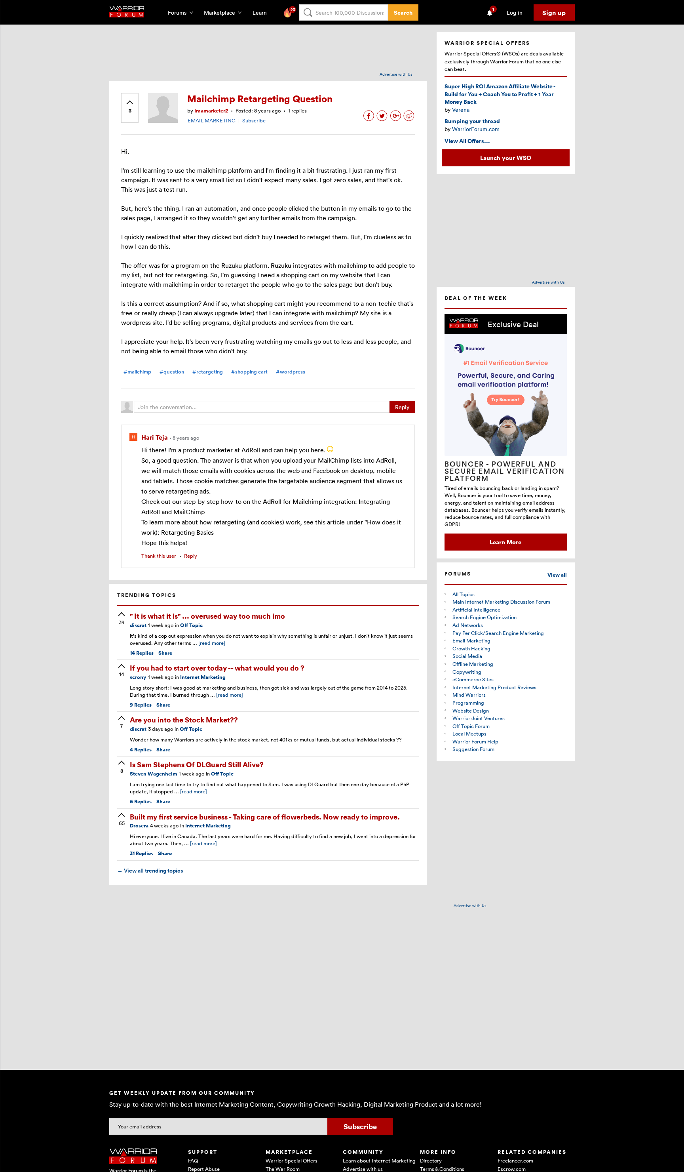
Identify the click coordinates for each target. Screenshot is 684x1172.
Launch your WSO (505, 157)
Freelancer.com (515, 1160)
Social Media (467, 655)
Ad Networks (467, 625)
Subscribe (254, 120)
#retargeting (207, 372)
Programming (468, 702)
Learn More (505, 541)
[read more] (211, 642)
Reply (402, 407)
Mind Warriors (469, 694)
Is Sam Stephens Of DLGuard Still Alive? (197, 764)
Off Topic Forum (471, 726)
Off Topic (191, 625)
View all (557, 575)
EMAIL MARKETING (212, 120)
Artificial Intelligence (476, 609)
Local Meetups (469, 733)
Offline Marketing (472, 663)
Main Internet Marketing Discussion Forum (501, 601)
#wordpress (290, 372)
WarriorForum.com (476, 129)
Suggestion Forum (473, 749)
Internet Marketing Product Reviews (494, 687)
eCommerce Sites (473, 679)
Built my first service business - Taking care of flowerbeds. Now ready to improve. (265, 816)
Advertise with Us (396, 74)
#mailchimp (137, 372)
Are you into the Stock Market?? (184, 719)
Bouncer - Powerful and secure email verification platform (505, 471)
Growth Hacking (471, 648)
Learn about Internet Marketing (379, 1160)
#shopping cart (249, 372)
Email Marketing (471, 640)
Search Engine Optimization (484, 617)
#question (172, 372)
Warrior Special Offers (291, 1160)
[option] (506, 432)
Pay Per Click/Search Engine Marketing (498, 633)
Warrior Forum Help (475, 741)
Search (403, 12)
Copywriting (466, 671)
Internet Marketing (203, 677)
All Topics (463, 594)
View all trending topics (150, 871)
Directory (431, 1160)
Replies (142, 653)
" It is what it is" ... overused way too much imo (207, 616)
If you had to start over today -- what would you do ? (217, 668)
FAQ (193, 1160)
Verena (460, 109)
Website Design (470, 710)
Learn (262, 12)
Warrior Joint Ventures (478, 718)
